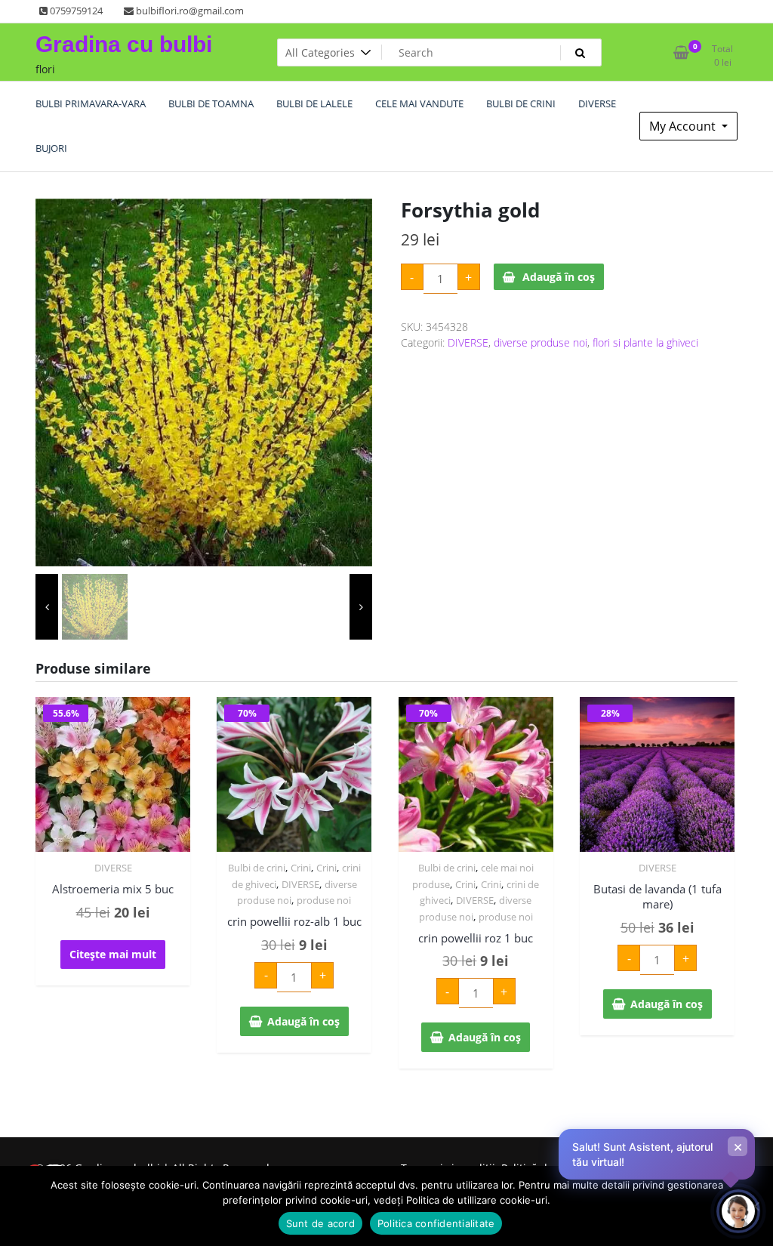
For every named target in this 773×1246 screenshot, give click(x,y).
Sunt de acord (320, 1223)
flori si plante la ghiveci (645, 342)
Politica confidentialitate (436, 1223)
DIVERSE (468, 342)
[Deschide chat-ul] (738, 1211)
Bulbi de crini (256, 867)
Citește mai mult (112, 954)
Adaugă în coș (558, 277)
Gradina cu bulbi (123, 44)
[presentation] (46, 607)
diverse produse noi (540, 342)
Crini (301, 867)
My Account (684, 126)
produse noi (324, 900)
